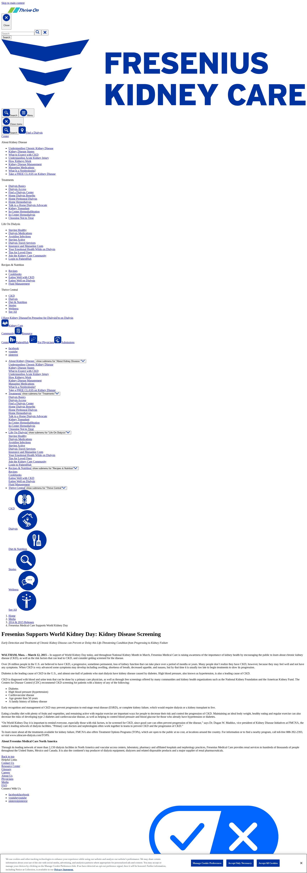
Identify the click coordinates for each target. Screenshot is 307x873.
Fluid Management (19, 283)
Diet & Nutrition (18, 302)
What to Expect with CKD (24, 154)
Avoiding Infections (20, 236)
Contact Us (7, 762)
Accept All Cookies (268, 863)
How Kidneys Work (20, 161)
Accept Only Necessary (240, 863)
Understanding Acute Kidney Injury (29, 157)
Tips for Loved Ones (20, 252)
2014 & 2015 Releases (21, 622)
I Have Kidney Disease (14, 317)
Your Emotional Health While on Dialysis (32, 249)
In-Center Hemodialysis (22, 214)
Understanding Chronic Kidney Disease (31, 148)
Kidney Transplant (19, 208)
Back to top (7, 756)
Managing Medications (21, 167)
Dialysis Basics (17, 185)
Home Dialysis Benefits (22, 195)
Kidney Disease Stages (21, 151)
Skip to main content (13, 2)
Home (12, 615)
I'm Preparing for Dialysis (42, 317)
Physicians (7, 778)
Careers (5, 772)
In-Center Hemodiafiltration (24, 211)
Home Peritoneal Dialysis (23, 198)
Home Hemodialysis (20, 201)
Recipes (13, 270)
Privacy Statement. (63, 869)
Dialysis (13, 298)
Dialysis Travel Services (22, 242)
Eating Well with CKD (21, 277)
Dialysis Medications (20, 233)
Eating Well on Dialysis (22, 280)
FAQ (4, 785)
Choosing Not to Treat (21, 217)
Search (6, 37)
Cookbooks (15, 274)
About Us (6, 775)
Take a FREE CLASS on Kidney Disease (32, 173)
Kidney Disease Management (25, 164)
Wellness (13, 308)
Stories (12, 305)
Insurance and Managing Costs (26, 246)
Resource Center (10, 766)
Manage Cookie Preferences (207, 863)
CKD (12, 295)
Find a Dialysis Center (21, 192)
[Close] (301, 863)
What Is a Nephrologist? (22, 170)
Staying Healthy (18, 230)
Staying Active (17, 239)
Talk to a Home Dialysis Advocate (28, 205)
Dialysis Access (17, 189)
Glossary (6, 769)
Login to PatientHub (20, 258)
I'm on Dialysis (64, 317)
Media (12, 618)
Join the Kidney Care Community (27, 255)
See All (13, 311)
